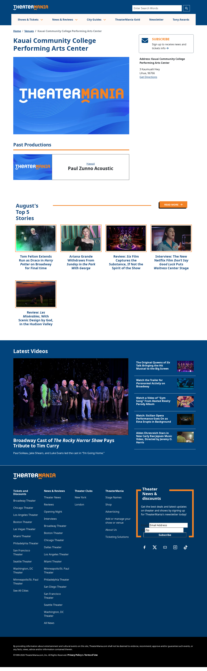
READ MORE (171, 204)
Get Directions (148, 77)
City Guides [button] (94, 19)
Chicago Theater (23, 508)
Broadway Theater (24, 500)
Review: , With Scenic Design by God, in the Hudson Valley (35, 318)
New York (80, 497)
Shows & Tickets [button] (28, 19)
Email (145, 525)
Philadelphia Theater (25, 543)
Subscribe (165, 535)
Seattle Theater (22, 561)
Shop (108, 504)
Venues (29, 31)
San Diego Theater (55, 586)
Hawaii (91, 164)
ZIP (143, 530)
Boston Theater (22, 522)
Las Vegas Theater (24, 529)
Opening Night (53, 511)
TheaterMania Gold (127, 19)
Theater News (52, 497)
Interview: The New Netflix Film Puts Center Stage (171, 262)
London (79, 504)
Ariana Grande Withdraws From (81, 262)
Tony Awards (181, 19)
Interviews (50, 519)
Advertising (112, 511)
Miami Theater (22, 536)
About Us (111, 530)
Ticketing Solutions (117, 537)
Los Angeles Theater (25, 515)
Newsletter (156, 19)
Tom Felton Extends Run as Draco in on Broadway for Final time (36, 262)
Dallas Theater (53, 547)
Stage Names (113, 497)
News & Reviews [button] (63, 19)
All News (49, 623)
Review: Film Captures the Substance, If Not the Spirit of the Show (126, 262)
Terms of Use (91, 655)
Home (17, 31)
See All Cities (20, 590)
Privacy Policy (74, 655)
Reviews (49, 504)
